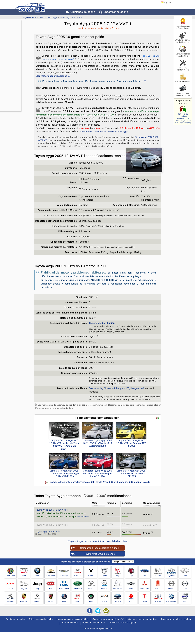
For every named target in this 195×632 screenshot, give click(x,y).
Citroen (77, 575)
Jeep (37, 588)
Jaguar (24, 588)
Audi (24, 575)
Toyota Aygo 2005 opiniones (99, 553)
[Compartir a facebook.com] (89, 611)
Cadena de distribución (102, 323)
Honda (158, 575)
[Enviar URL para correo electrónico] (106, 611)
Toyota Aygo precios (80, 541)
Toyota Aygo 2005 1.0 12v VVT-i (51, 509)
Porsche (23, 601)
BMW (37, 575)
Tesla (144, 601)
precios (94, 28)
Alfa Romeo (10, 575)
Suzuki (131, 601)
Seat (77, 601)
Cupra (90, 575)
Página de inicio (29, 17)
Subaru (118, 601)
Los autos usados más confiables (183, 27)
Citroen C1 (109, 388)
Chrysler (64, 575)
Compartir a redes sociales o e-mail (99, 547)
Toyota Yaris (95, 388)
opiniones (82, 28)
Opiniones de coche (15, 619)
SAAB (64, 601)
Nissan (171, 588)
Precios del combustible (93, 623)
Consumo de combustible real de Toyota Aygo (103, 131)
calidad (113, 541)
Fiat (131, 575)
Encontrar (116, 11)
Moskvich (158, 588)
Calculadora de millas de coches (183, 94)
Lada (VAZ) (64, 588)
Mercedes (117, 588)
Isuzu (10, 588)
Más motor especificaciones (52, 75)
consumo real (83, 516)
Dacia (104, 575)
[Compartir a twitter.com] (97, 611)
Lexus (90, 588)
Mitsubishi (144, 588)
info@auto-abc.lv (104, 628)
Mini (131, 588)
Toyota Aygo (52, 17)
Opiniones (82, 11)
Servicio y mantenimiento (183, 68)
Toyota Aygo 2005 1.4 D (47, 531)
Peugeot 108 (137, 388)
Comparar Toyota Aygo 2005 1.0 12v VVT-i (64, 444)
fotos (114, 28)
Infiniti (184, 575)
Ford (144, 575)
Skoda (91, 601)
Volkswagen (171, 601)
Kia (50, 588)
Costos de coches (182, 81)
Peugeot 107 (122, 388)
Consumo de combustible (183, 55)
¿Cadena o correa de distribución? (182, 41)
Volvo (184, 601)
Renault (37, 601)
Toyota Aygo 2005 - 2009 (70, 17)
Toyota (41, 17)
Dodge (118, 575)
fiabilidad (105, 28)
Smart (104, 601)
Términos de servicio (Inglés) (122, 623)
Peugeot (10, 601)
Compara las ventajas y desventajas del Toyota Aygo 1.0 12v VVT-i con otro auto (183, 118)
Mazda (104, 588)
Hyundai (171, 575)
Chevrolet (50, 575)
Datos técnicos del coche (41, 619)
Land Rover (77, 588)
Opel (185, 588)
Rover (50, 601)
